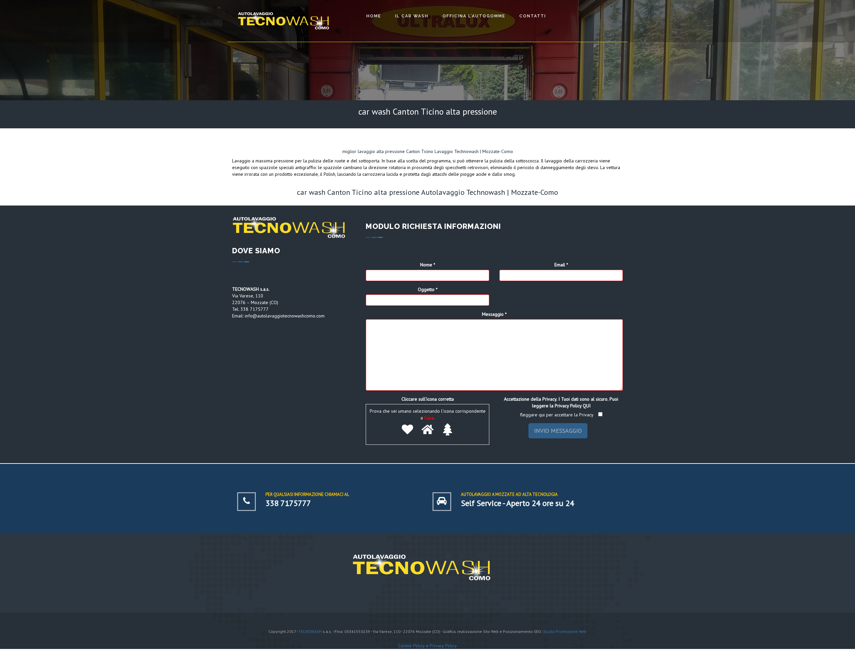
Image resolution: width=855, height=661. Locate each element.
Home (373, 16)
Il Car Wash (412, 16)
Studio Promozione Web (564, 631)
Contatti (532, 16)
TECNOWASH (310, 631)
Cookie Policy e (414, 646)
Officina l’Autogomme (474, 16)
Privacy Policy (443, 646)
